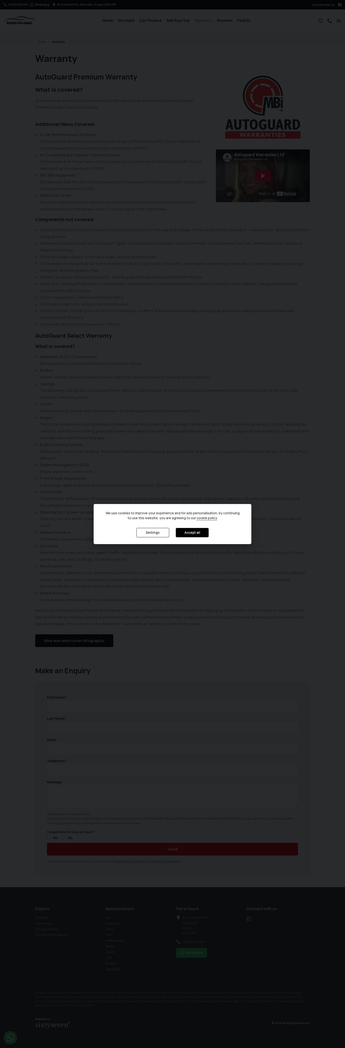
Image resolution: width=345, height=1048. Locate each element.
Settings (153, 532)
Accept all (192, 532)
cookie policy (207, 518)
